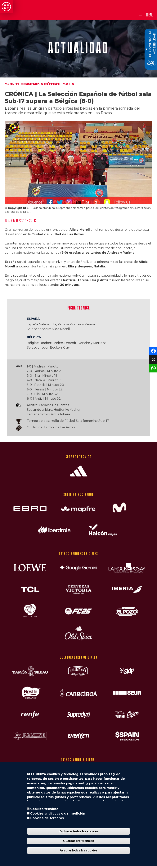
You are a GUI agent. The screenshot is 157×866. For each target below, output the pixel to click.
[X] (152, 359)
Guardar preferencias (78, 840)
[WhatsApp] (152, 368)
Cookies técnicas (44, 809)
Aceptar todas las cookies (78, 850)
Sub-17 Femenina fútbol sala (39, 84)
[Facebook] (152, 350)
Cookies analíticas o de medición (57, 813)
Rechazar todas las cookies (79, 831)
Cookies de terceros (47, 818)
